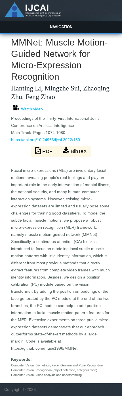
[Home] (33, 15)
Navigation (61, 27)
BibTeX (78, 151)
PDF (47, 151)
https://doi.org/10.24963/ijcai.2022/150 (45, 139)
